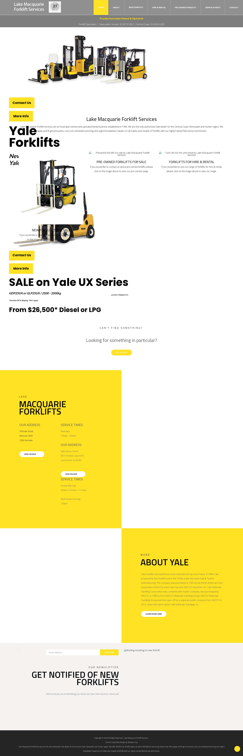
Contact (234, 7)
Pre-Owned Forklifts (185, 7)
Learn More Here (154, 614)
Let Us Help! (121, 352)
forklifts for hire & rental (209, 166)
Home (101, 7)
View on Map (30, 454)
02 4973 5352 (127, 24)
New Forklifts (136, 7)
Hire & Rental (159, 7)
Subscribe (109, 652)
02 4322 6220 (157, 24)
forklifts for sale (63, 235)
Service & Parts (212, 7)
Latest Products (119, 295)
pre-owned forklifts (136, 166)
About (116, 7)
